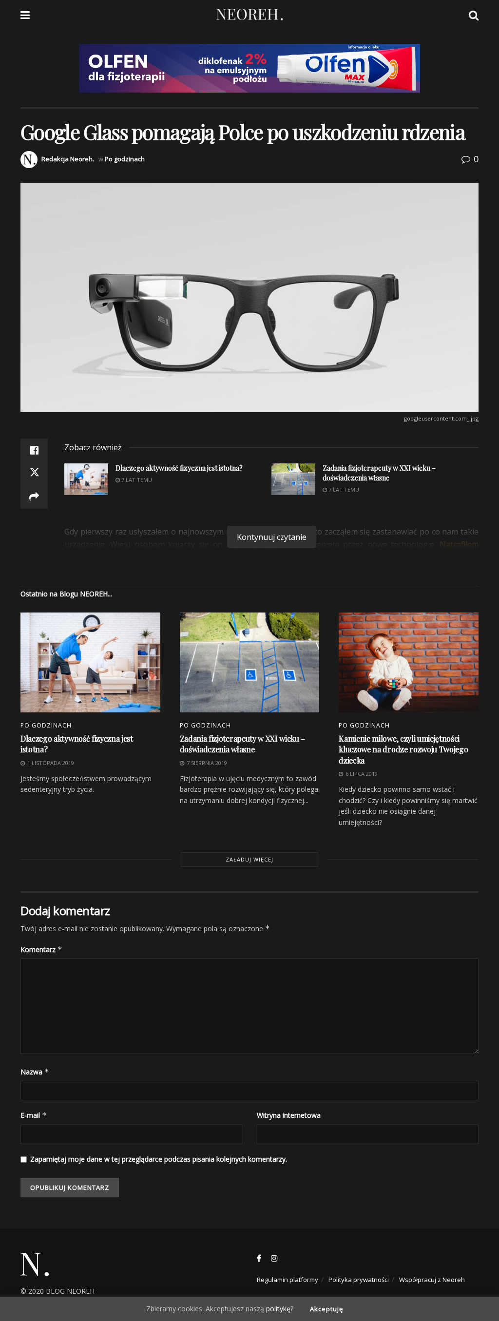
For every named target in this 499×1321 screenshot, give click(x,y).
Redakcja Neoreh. (67, 158)
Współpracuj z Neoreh (432, 1279)
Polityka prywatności (358, 1279)
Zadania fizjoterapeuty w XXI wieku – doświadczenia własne (242, 743)
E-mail (33, 1115)
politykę (278, 1308)
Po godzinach (125, 158)
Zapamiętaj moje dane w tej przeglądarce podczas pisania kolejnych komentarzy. (158, 1159)
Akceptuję (326, 1308)
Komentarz (41, 949)
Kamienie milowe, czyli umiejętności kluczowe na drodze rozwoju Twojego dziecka (403, 749)
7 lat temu (343, 489)
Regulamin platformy (287, 1279)
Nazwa (34, 1071)
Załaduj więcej (249, 859)
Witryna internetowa (289, 1115)
